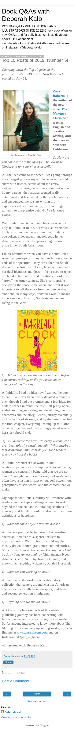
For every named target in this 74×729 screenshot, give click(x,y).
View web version (37, 701)
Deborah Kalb (13, 712)
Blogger (44, 725)
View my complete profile (16, 717)
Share (8, 662)
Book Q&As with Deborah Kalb (26, 15)
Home (37, 694)
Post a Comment (15, 681)
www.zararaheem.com (32, 632)
